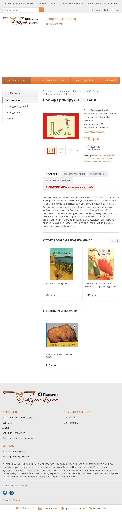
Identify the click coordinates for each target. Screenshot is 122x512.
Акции (54, 3)
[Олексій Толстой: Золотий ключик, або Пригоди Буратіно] (101, 264)
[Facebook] (4, 492)
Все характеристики (94, 131)
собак (55, 210)
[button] (112, 241)
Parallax (17, 500)
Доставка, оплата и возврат (18, 3)
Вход (97, 9)
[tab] (69, 187)
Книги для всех (85, 80)
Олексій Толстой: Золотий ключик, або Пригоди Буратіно (100, 285)
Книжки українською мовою (97, 161)
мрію (110, 222)
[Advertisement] (61, 53)
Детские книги (16, 80)
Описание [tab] (53, 173)
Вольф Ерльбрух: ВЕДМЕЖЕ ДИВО (59, 355)
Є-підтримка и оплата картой (102, 3)
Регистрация (113, 9)
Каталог (15, 93)
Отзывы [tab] (99, 173)
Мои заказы (69, 417)
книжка (61, 197)
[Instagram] (11, 492)
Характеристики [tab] (76, 173)
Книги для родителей (50, 80)
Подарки (109, 80)
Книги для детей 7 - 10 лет (100, 158)
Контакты (42, 3)
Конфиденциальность (72, 3)
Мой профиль (70, 422)
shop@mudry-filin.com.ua (20, 456)
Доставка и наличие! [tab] (60, 180)
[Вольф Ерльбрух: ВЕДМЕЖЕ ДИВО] (62, 335)
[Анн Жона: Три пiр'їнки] (62, 264)
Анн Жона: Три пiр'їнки (57, 283)
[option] (51, 150)
